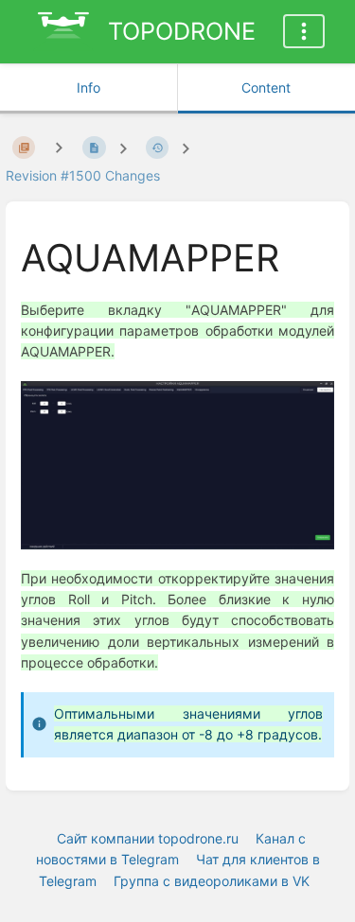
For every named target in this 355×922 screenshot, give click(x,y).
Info (88, 87)
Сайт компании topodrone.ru (148, 838)
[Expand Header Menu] (304, 31)
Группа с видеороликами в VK (212, 881)
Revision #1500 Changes (83, 175)
